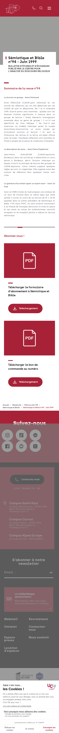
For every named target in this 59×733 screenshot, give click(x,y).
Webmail (11, 619)
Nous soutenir (39, 637)
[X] (35, 446)
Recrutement (38, 619)
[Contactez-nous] (34, 8)
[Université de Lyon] (24, 678)
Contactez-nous (30, 479)
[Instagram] (7, 435)
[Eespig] (40, 678)
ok (51, 572)
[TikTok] (21, 435)
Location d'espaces (11, 649)
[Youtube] (21, 446)
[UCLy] (12, 9)
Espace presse (9, 639)
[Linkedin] (35, 435)
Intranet (10, 626)
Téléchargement (28, 308)
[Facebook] (7, 446)
